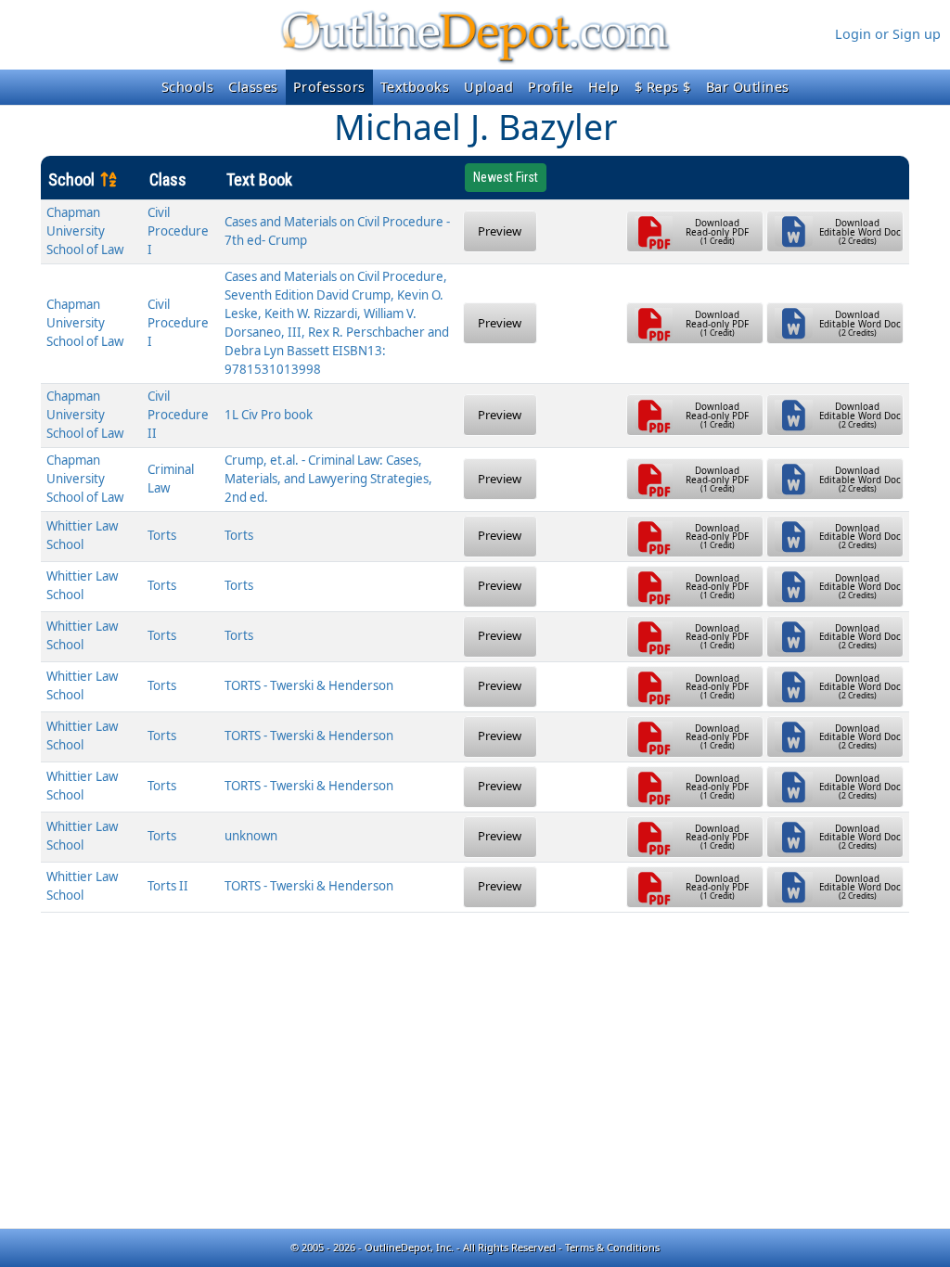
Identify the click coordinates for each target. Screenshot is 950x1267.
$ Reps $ (663, 87)
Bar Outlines (748, 87)
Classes (253, 87)
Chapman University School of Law (84, 231)
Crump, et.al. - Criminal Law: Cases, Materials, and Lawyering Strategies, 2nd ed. (328, 479)
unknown (251, 835)
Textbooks (415, 87)
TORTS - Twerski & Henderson (309, 685)
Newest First (505, 177)
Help (604, 87)
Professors (329, 87)
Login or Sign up (888, 34)
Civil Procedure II (178, 415)
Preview (499, 231)
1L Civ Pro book (269, 414)
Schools (187, 87)
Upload (488, 87)
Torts (162, 535)
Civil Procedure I (178, 231)
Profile (550, 87)
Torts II (168, 885)
